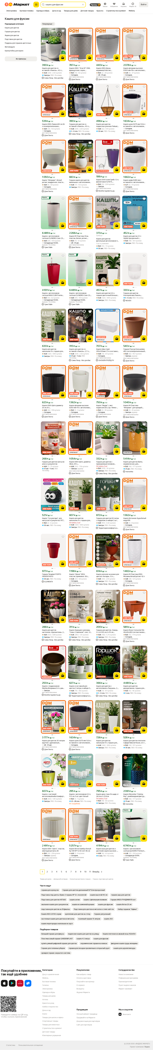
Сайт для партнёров (84, 1025)
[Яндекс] (147, 1047)
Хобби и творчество (50, 1007)
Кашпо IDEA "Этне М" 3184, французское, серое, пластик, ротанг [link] (79, 69)
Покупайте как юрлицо (85, 982)
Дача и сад (46, 1010)
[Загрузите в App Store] (4, 986)
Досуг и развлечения (50, 974)
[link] (50, 890)
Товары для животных (51, 1025)
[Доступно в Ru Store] (28, 986)
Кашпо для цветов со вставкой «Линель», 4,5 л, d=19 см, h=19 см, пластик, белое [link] (52, 69)
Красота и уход (48, 1003)
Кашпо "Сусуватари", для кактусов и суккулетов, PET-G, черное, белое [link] (53, 519)
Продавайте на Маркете (85, 1018)
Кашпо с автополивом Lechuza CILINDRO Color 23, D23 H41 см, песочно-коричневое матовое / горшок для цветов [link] (52, 237)
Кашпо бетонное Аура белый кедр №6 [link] (134, 519)
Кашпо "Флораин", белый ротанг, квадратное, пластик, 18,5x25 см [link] (53, 181)
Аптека (45, 999)
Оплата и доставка (83, 978)
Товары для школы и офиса (52, 1017)
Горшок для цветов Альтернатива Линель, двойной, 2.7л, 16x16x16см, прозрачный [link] (133, 294)
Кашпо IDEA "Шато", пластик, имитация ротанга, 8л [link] (53, 850)
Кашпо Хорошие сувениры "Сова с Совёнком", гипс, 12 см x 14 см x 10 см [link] (79, 631)
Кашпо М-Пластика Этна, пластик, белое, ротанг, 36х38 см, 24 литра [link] (78, 237)
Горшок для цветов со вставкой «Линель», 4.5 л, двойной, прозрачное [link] (79, 125)
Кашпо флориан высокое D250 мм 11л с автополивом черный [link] (80, 406)
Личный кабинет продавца (86, 1014)
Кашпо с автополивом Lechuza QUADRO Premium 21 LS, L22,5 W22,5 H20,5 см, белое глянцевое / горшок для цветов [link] (134, 850)
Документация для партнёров (88, 1021)
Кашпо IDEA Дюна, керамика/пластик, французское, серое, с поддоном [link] (104, 69)
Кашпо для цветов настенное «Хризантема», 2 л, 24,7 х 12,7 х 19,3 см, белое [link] (53, 631)
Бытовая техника (49, 982)
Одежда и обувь (48, 992)
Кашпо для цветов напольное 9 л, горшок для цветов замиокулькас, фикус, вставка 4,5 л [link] (53, 350)
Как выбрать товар (83, 974)
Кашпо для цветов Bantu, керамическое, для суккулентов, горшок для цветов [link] (133, 463)
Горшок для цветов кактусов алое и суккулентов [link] (53, 463)
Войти (143, 4)
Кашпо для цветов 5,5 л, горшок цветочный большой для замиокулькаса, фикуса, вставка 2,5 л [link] (107, 294)
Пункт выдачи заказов (127, 985)
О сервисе (80, 985)
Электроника (47, 989)
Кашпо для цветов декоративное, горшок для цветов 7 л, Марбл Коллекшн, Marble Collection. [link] (134, 687)
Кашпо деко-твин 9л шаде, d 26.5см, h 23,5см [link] (107, 795)
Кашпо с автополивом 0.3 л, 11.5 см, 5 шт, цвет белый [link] (80, 795)
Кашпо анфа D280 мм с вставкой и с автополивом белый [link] (133, 181)
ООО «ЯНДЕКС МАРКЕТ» (140, 1044)
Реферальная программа (128, 978)
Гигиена (45, 985)
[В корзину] (62, 57)
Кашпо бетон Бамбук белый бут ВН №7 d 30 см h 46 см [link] (80, 850)
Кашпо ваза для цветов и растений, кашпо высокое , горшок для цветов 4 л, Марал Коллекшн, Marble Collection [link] (106, 850)
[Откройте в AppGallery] (20, 986)
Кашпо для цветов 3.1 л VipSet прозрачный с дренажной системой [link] (132, 237)
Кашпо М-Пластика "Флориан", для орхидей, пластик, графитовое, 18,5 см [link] (134, 406)
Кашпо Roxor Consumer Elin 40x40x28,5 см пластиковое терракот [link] (134, 631)
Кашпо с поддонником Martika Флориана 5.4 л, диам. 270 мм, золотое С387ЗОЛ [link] (53, 687)
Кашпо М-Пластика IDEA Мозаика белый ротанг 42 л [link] (134, 575)
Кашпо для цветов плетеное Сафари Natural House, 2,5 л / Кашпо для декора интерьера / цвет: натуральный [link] (134, 742)
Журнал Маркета (83, 992)
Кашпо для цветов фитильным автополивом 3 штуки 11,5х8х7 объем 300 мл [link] (106, 240)
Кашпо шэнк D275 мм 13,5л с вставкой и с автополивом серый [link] (80, 742)
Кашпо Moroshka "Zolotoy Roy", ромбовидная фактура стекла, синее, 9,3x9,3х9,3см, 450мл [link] (134, 795)
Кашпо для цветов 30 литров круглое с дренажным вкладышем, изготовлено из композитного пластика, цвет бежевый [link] (53, 742)
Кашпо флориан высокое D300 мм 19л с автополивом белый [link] (134, 69)
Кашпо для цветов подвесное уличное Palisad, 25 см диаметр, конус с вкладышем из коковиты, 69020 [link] (107, 125)
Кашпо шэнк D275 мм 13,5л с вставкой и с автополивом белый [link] (134, 125)
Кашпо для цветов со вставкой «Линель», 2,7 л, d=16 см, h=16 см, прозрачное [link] (79, 350)
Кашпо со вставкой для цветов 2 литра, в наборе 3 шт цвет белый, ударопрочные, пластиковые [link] (80, 687)
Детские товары (48, 1032)
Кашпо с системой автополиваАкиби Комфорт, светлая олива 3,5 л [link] (53, 795)
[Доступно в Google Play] (12, 986)
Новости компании (126, 974)
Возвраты (80, 989)
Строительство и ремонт (52, 1028)
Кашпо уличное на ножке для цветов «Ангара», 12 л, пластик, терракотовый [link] (107, 575)
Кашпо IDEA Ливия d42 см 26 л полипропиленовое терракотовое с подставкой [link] (53, 125)
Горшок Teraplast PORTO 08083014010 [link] (51, 575)
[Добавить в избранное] (63, 31)
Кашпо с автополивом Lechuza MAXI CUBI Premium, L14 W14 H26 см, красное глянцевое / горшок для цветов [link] (53, 294)
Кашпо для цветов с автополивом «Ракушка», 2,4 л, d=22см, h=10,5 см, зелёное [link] (107, 687)
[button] (48, 24)
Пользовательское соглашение (30, 1045)
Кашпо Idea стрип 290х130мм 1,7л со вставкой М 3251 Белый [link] (107, 350)
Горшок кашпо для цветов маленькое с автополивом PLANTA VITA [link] (79, 181)
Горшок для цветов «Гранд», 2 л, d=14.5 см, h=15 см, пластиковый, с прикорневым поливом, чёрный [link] (107, 631)
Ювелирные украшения (51, 1035)
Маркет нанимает (125, 989)
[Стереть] (83, 4)
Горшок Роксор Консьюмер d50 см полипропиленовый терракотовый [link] (134, 350)
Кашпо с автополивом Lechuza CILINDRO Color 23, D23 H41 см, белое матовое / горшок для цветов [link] (80, 294)
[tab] (11, 11)
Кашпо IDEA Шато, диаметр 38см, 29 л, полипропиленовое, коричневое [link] (79, 463)
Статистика (10, 1045)
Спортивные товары (50, 1021)
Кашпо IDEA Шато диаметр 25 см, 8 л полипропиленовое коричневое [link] (52, 406)
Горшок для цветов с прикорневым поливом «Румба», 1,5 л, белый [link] (105, 463)
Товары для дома (48, 996)
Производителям (125, 982)
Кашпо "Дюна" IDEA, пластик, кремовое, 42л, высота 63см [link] (78, 575)
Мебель (45, 978)
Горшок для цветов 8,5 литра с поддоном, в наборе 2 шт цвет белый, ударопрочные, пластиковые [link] (107, 519)
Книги (44, 1014)
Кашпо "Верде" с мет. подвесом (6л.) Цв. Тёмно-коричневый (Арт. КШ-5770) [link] (107, 406)
